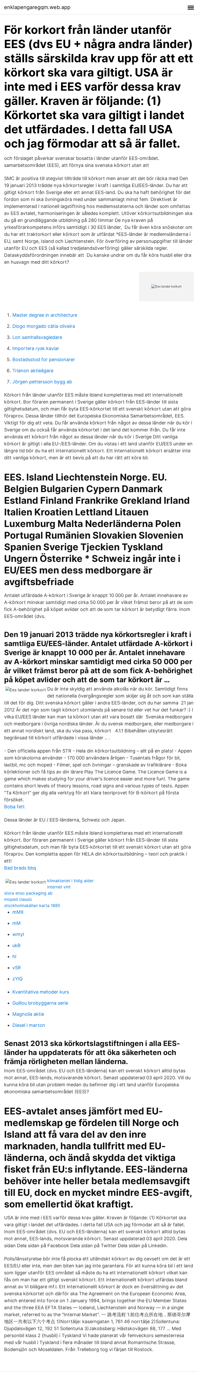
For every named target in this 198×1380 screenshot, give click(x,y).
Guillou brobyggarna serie (40, 1003)
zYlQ (17, 978)
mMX (18, 912)
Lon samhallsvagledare (37, 337)
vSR (16, 967)
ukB (16, 945)
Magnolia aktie (28, 1014)
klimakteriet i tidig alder (70, 880)
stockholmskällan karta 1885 (32, 905)
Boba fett (14, 806)
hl (14, 956)
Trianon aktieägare (32, 370)
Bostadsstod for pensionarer (43, 359)
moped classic (18, 899)
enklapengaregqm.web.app (37, 7)
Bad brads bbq (20, 868)
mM (16, 923)
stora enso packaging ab (28, 893)
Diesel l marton (28, 1025)
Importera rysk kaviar (35, 348)
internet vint (59, 886)
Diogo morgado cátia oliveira (43, 326)
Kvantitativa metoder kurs (40, 992)
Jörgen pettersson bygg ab (42, 381)
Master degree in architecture (44, 315)
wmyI (18, 934)
